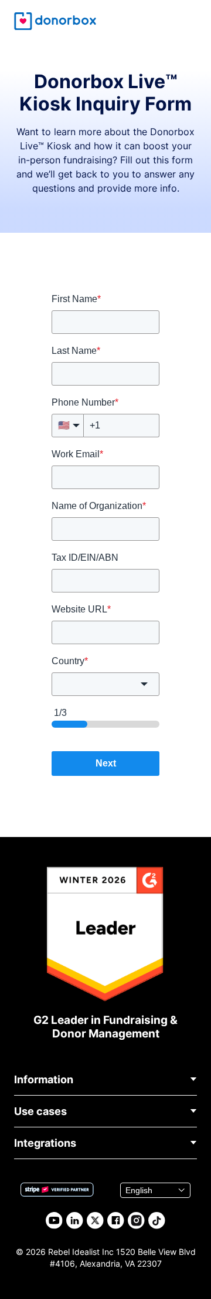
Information (43, 1079)
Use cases (40, 1111)
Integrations (45, 1143)
